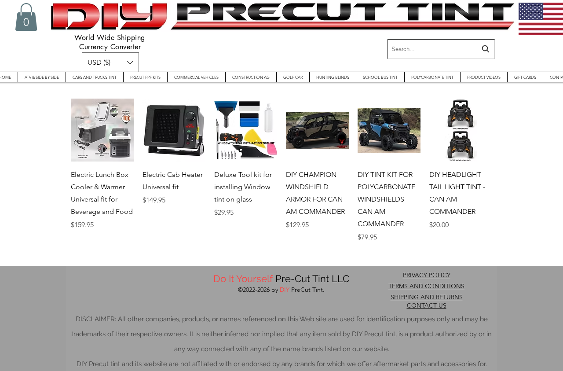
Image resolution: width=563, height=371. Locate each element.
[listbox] (110, 62)
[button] (26, 17)
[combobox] (441, 49)
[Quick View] (102, 130)
